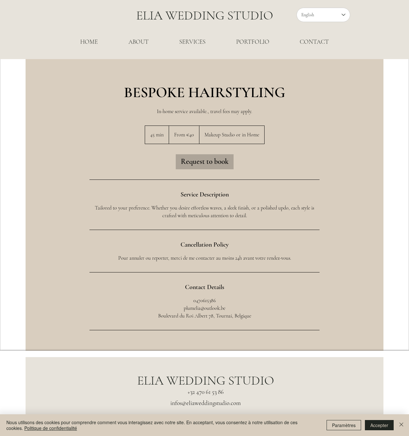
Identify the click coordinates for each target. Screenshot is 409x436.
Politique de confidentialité (50, 428)
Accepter (379, 425)
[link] (205, 161)
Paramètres (344, 425)
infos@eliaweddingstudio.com (205, 403)
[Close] (401, 425)
